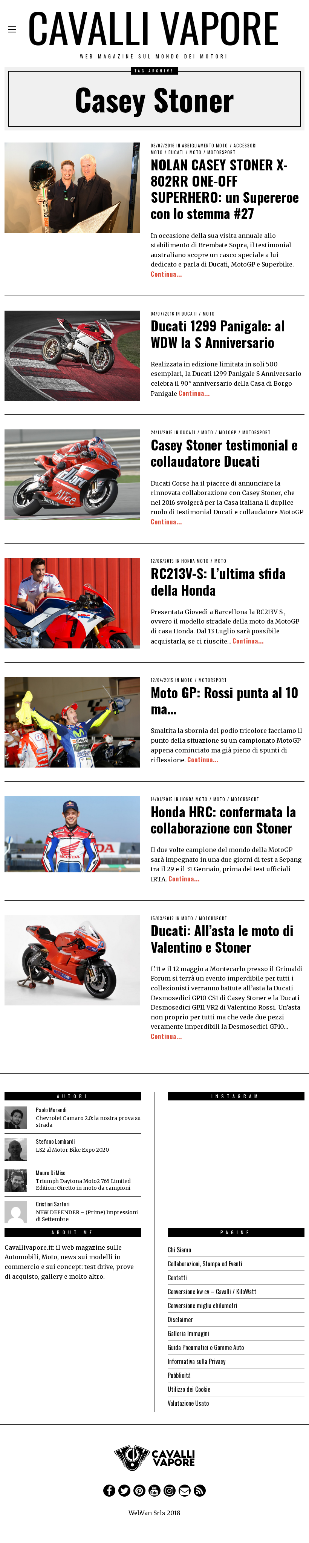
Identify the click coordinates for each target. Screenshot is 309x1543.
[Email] (185, 1491)
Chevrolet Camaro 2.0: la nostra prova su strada (88, 1121)
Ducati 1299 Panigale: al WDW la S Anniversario (218, 333)
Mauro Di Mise (51, 1173)
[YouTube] (154, 1491)
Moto (196, 152)
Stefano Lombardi (55, 1141)
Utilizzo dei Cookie (189, 1389)
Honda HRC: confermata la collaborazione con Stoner (223, 819)
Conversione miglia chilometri (202, 1305)
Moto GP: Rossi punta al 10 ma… (224, 700)
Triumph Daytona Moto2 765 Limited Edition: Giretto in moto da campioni (83, 1184)
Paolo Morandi (51, 1110)
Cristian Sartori (52, 1204)
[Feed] (200, 1491)
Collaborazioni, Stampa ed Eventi (205, 1263)
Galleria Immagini (188, 1333)
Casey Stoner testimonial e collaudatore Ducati (224, 452)
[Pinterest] (139, 1491)
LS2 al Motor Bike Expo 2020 (72, 1150)
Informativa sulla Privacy (196, 1361)
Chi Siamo (179, 1249)
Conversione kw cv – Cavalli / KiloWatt (212, 1291)
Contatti (177, 1277)
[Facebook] (109, 1491)
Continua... (166, 274)
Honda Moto (195, 561)
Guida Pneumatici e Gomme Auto (206, 1347)
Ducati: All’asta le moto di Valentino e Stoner (222, 938)
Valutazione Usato (188, 1403)
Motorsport (221, 152)
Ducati (176, 152)
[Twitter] (124, 1491)
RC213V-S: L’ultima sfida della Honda (218, 581)
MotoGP (228, 432)
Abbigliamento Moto (205, 146)
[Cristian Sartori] (16, 1212)
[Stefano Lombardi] (16, 1149)
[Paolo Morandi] (16, 1117)
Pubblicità (179, 1375)
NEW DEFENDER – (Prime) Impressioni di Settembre (87, 1216)
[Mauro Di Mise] (16, 1180)
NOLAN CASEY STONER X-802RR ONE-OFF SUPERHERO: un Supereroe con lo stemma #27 (225, 188)
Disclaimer (180, 1319)
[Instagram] (170, 1491)
